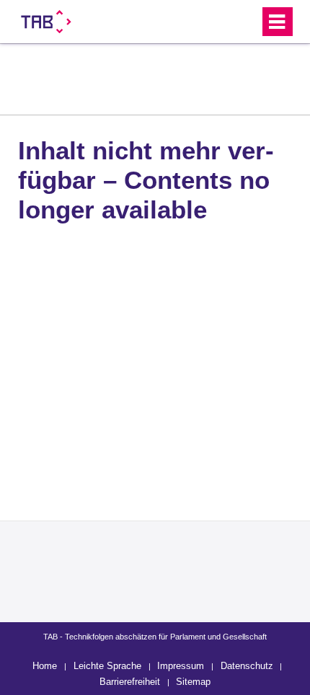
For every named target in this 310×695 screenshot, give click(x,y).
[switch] (222, 22)
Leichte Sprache (107, 665)
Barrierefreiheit (129, 681)
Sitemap (193, 681)
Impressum (180, 665)
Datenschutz (247, 665)
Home (44, 665)
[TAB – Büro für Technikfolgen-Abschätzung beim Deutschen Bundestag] (46, 21)
